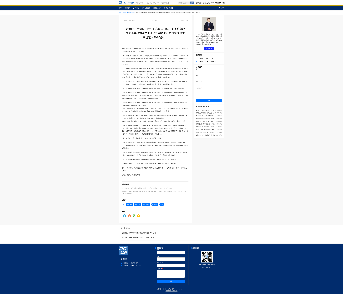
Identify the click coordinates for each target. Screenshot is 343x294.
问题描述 (199, 88)
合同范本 (128, 8)
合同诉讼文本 (146, 8)
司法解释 (131, 12)
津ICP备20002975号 (171, 291)
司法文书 (137, 204)
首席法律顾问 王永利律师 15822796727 (210, 3)
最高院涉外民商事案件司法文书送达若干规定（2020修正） (139, 233)
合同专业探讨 (157, 8)
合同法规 (136, 8)
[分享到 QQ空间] (138, 215)
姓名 (197, 69)
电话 (197, 75)
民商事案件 (146, 204)
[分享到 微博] (129, 215)
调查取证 (154, 204)
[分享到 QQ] (124, 215)
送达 (161, 204)
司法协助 (129, 204)
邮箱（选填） (199, 81)
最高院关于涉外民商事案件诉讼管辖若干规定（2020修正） (139, 238)
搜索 (191, 3)
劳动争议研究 (168, 8)
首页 (120, 8)
